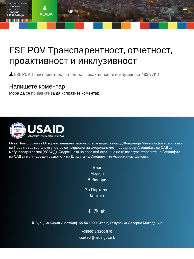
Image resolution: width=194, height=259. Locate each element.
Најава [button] (45, 14)
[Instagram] (96, 211)
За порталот (97, 189)
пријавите (40, 93)
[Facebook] (90, 211)
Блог (97, 167)
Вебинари (97, 179)
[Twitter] (103, 211)
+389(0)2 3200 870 (97, 231)
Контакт (97, 195)
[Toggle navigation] (185, 11)
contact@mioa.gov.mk (97, 237)
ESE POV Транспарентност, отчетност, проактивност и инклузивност (86, 74)
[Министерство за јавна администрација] (17, 10)
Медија (97, 173)
